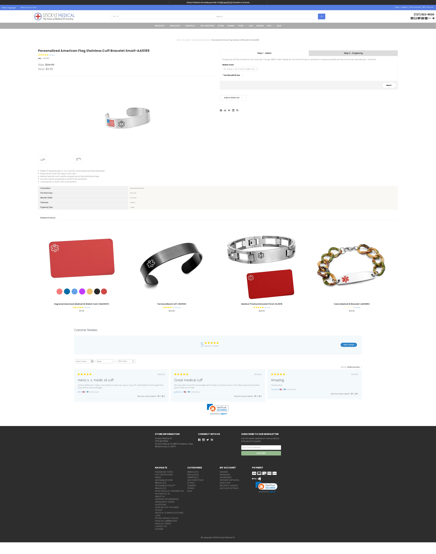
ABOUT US (160, 496)
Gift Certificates (415, 7)
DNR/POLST (190, 26)
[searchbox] (82, 361)
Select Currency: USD (28, 8)
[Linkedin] (233, 110)
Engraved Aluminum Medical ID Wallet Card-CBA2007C (81, 304)
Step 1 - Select (264, 53)
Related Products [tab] (47, 218)
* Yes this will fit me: (231, 75)
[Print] (225, 110)
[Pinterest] (237, 110)
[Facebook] (199, 440)
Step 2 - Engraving (353, 53)
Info (269, 26)
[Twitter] (229, 110)
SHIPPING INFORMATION (167, 499)
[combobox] (105, 361)
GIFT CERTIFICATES (164, 475)
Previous (169, 2)
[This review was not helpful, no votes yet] (162, 396)
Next (267, 2)
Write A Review (349, 345)
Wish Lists (225, 483)
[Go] (321, 16)
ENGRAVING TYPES (164, 472)
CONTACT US (161, 526)
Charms (230, 26)
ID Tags (221, 26)
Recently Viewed (229, 486)
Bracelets (159, 26)
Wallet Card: (228, 65)
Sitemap (159, 529)
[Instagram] (203, 440)
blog (279, 26)
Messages (225, 475)
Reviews (260, 26)
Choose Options (83, 264)
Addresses (225, 477)
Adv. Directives (207, 26)
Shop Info (430, 7)
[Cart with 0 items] (423, 7)
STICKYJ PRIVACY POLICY (166, 518)
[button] (218, 33)
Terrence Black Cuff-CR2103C (171, 304)
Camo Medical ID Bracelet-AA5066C (352, 304)
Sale (251, 26)
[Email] (221, 110)
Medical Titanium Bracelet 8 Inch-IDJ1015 (261, 304)
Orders (224, 472)
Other (240, 26)
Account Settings (229, 488)
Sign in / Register (401, 7)
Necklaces (175, 26)
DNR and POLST (226, 2)
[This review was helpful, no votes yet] (158, 396)
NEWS (158, 477)
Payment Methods (229, 480)
